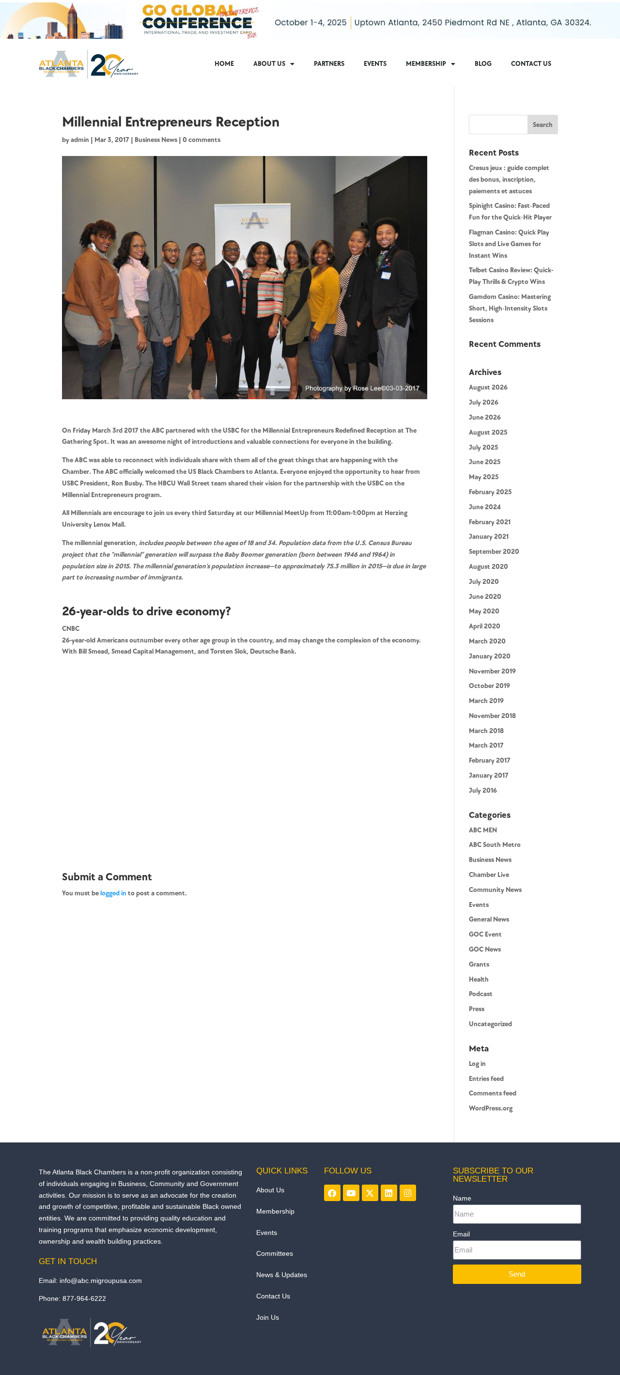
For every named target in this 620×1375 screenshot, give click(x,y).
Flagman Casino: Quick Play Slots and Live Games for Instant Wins (509, 244)
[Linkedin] (389, 1193)
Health (479, 979)
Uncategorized (490, 1024)
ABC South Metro (495, 845)
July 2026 (483, 402)
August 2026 (488, 387)
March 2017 (486, 745)
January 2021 (489, 536)
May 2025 (483, 477)
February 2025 (490, 492)
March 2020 (487, 641)
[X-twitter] (370, 1193)
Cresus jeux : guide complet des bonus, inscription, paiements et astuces (509, 179)
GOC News (485, 949)
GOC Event (485, 934)
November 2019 (492, 671)
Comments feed (492, 1093)
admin (80, 140)
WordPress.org (490, 1108)
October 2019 (489, 686)
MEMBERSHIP (426, 64)
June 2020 (485, 597)
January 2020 (490, 656)
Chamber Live (489, 875)
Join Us (267, 1317)
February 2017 (490, 760)
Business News (156, 140)
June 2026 (485, 417)
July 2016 (483, 790)
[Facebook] (332, 1193)
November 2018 (492, 716)
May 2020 (484, 611)
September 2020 (494, 551)
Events (479, 905)
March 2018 (486, 731)
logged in (113, 893)
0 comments (201, 140)
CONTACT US (531, 64)
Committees (274, 1253)
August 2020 (488, 566)
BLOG (483, 64)
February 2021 (490, 522)
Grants (479, 964)
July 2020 (484, 582)
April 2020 (484, 626)
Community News (495, 890)
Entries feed (486, 1079)
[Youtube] (351, 1193)
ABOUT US (269, 64)
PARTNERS (329, 64)
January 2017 (489, 775)
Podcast (481, 994)
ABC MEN (483, 830)
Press (476, 1009)
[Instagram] (408, 1193)
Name (462, 1198)
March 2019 (486, 701)
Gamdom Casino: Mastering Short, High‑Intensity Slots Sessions (510, 308)
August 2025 (488, 432)
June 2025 (484, 462)
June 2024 (485, 507)
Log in (477, 1064)
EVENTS (375, 64)
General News (489, 919)
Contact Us (273, 1296)
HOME (224, 64)
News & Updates (281, 1275)
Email (461, 1234)
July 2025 (483, 447)
